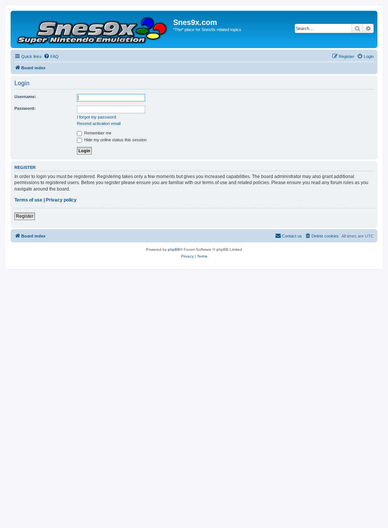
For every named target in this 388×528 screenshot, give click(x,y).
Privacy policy (61, 200)
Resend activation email (98, 123)
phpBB (174, 249)
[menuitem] (51, 56)
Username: (25, 96)
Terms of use (28, 200)
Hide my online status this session (115, 139)
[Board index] (93, 29)
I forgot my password (96, 117)
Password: (25, 108)
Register (24, 216)
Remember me (97, 133)
